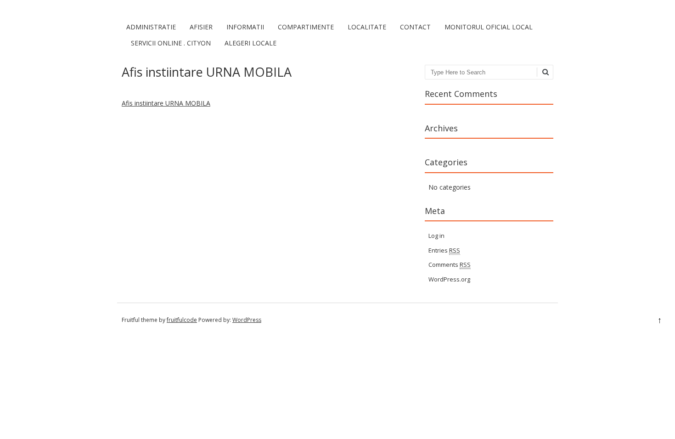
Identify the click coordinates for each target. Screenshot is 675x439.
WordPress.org (449, 279)
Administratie (151, 27)
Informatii (245, 27)
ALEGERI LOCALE (250, 43)
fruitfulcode (182, 320)
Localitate (367, 27)
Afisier (201, 27)
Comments (449, 264)
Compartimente (306, 27)
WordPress (246, 320)
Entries (444, 250)
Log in (436, 235)
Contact (415, 27)
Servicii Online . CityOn (171, 43)
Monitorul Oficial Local (488, 27)
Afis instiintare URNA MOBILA (166, 103)
